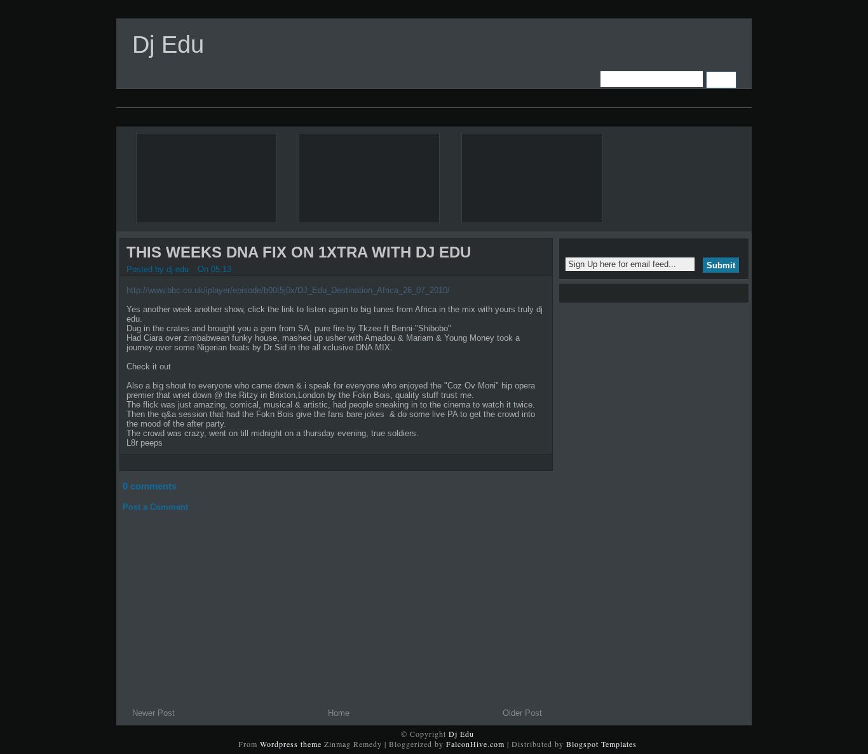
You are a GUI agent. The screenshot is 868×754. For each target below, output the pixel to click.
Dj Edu (168, 44)
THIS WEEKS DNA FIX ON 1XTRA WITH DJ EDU (298, 252)
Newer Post (153, 713)
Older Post (522, 713)
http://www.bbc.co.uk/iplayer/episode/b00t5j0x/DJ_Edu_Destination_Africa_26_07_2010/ (288, 290)
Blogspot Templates (601, 744)
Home (338, 713)
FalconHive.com (475, 744)
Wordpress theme (291, 744)
